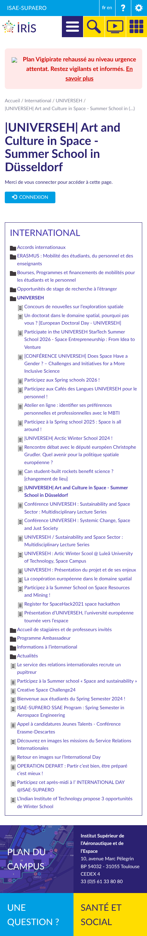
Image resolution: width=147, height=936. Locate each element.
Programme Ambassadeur (44, 638)
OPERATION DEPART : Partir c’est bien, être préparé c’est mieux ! (72, 770)
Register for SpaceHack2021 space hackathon (72, 604)
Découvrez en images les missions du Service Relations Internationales (74, 745)
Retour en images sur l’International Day (59, 757)
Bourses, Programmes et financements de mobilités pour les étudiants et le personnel (76, 276)
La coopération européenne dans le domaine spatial (78, 579)
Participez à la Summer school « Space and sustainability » (77, 681)
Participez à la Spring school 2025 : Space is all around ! (72, 426)
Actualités (27, 656)
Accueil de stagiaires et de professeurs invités (64, 629)
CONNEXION (32, 197)
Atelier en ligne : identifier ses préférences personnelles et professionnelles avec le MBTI (72, 409)
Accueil (12, 101)
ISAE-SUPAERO (27, 8)
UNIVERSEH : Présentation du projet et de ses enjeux (80, 570)
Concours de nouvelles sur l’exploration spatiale (73, 306)
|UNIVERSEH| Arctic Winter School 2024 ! (68, 438)
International (38, 101)
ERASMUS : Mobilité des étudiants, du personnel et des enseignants (75, 260)
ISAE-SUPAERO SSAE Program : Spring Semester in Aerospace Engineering (70, 711)
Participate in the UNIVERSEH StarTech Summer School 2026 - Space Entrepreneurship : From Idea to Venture (79, 340)
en (109, 7)
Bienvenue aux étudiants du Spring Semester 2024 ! (71, 699)
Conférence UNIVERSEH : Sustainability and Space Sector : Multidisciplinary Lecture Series (77, 508)
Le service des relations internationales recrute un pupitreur (69, 668)
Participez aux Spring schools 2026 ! (62, 380)
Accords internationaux (41, 247)
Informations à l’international (47, 647)
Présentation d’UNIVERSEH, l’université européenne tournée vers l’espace (79, 617)
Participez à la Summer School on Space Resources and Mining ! (77, 591)
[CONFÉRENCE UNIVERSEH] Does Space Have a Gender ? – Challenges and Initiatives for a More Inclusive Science (76, 364)
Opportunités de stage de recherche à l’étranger (67, 289)
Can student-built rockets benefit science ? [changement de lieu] (68, 475)
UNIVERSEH (69, 101)
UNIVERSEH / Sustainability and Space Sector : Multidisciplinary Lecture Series (73, 541)
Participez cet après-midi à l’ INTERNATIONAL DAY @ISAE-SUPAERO (70, 786)
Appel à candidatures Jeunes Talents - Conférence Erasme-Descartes (69, 728)
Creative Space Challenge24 (46, 690)
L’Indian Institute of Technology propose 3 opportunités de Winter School (75, 802)
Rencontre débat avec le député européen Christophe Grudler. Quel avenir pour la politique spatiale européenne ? (80, 455)
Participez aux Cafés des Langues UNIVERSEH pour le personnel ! (80, 393)
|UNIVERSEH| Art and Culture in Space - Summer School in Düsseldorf (76, 492)
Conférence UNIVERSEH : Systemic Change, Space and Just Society (77, 524)
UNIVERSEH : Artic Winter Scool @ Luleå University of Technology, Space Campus (78, 557)
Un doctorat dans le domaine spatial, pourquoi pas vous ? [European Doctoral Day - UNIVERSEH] (76, 319)
